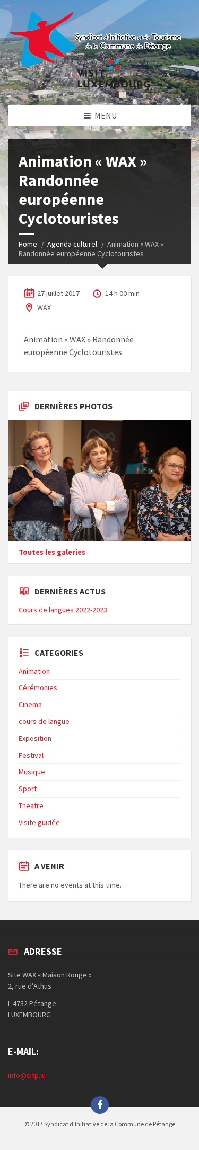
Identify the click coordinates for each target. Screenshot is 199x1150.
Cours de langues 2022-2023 (63, 609)
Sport (28, 788)
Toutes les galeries (52, 552)
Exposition (35, 738)
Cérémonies (38, 687)
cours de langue (44, 721)
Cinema (30, 704)
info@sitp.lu (27, 1075)
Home (28, 244)
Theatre (31, 805)
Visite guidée (39, 822)
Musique (32, 771)
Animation (34, 671)
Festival (31, 755)
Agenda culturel (72, 244)
